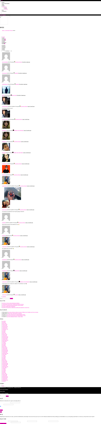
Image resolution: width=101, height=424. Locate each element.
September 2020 (5, 340)
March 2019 (4, 360)
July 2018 (3, 368)
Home (3, 2)
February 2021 (4, 334)
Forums (11, 30)
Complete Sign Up (3, 423)
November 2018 (5, 364)
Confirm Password (5, 422)
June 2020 (4, 343)
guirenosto (4, 174)
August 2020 (4, 341)
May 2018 (3, 371)
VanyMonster (4, 259)
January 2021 (4, 335)
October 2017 (4, 378)
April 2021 (3, 332)
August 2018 (4, 367)
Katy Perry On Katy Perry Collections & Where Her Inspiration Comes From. (15, 307)
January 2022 (4, 325)
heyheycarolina (5, 106)
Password (1, 404)
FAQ (3, 10)
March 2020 (4, 346)
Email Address (22, 421)
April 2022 (4, 322)
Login (1, 411)
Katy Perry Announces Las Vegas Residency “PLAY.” (16, 314)
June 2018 (4, 370)
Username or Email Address (5, 402)
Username (4, 421)
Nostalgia (16, 73)
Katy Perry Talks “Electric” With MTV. (15, 313)
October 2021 (4, 327)
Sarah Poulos (4, 209)
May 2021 (3, 331)
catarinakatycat (5, 84)
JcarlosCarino (4, 185)
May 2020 (4, 344)
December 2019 (5, 350)
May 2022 (4, 321)
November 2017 (5, 377)
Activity (3, 36)
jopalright (4, 222)
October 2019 (4, 352)
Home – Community (6, 30)
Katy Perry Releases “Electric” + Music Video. (15, 316)
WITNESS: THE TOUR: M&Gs (18, 130)
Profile (3, 38)
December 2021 (5, 326)
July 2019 (3, 355)
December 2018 (5, 363)
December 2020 (5, 336)
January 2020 (4, 349)
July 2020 (4, 342)
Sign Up (7, 396)
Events (3, 5)
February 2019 (4, 361)
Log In (1, 410)
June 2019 (4, 356)
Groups (5, 7)
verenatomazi (4, 163)
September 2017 (5, 380)
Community (4, 6)
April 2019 (3, 358)
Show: (3, 51)
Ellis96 (3, 95)
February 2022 (4, 324)
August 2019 (4, 354)
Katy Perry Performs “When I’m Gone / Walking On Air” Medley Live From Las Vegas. (23, 312)
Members (6, 9)
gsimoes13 (4, 152)
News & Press (14, 95)
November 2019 (5, 351)
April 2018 (3, 372)
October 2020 (4, 339)
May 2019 (3, 357)
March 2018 (4, 373)
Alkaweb (6, 393)
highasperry (4, 130)
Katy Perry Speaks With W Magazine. (8, 306)
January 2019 (4, 362)
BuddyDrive (4, 42)
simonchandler (5, 62)
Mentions (3, 46)
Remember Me (4, 406)
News (3, 4)
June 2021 (4, 330)
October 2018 (4, 365)
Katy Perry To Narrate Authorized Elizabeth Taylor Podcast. (12, 305)
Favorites (3, 47)
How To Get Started (5, 3)
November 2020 (5, 337)
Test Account (4, 73)
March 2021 (4, 333)
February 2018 (4, 374)
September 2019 (5, 353)
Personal (3, 45)
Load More (4, 296)
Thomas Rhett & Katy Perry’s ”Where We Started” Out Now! (13, 304)
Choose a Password (42, 421)
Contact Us (4, 11)
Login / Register (3, 14)
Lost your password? (4, 408)
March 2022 (4, 323)
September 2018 (5, 366)
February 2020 (4, 347)
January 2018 (4, 375)
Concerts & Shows (18, 62)
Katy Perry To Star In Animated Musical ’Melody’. (11, 303)
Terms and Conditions (4, 389)
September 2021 (5, 329)
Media (3, 43)
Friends (3, 39)
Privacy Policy (2, 391)
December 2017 (5, 376)
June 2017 (4, 381)
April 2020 (4, 345)
